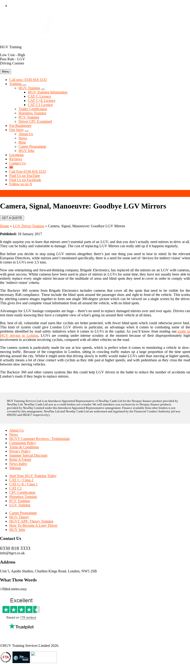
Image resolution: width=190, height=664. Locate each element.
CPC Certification (22, 492)
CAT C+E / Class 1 (23, 484)
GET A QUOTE (12, 218)
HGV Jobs (17, 530)
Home (4, 226)
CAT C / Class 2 (21, 480)
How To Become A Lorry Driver (33, 525)
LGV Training (19, 505)
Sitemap (15, 468)
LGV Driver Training (28, 226)
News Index (18, 464)
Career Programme (23, 513)
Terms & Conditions (24, 447)
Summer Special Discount (28, 455)
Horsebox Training (23, 497)
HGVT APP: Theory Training (31, 521)
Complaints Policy (22, 443)
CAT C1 (15, 488)
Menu (5, 71)
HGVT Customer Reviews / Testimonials (39, 439)
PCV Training (19, 501)
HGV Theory (19, 517)
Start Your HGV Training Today (33, 476)
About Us (16, 430)
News (13, 434)
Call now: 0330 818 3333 (28, 80)
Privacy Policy (20, 451)
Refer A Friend (20, 460)
